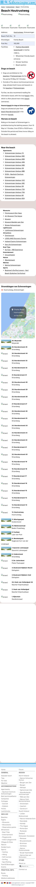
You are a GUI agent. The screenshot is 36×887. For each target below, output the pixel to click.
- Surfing (4, 859)
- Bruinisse (23, 843)
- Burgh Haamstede (26, 853)
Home (3, 769)
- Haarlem (22, 806)
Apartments (5, 789)
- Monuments (6, 825)
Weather (4, 783)
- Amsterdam (23, 804)
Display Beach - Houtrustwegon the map (18, 312)
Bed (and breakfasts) (8, 796)
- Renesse (22, 838)
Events (3, 867)
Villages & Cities (7, 842)
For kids (4, 781)
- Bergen (22, 785)
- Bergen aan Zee (25, 782)
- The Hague (23, 826)
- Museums (5, 822)
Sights (3, 820)
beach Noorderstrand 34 (10, 112)
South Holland (24, 811)
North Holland (24, 776)
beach (27, 96)
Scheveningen (16, 76)
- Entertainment (7, 835)
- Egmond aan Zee (25, 790)
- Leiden (22, 814)
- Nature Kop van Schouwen (25, 856)
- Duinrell (4, 804)
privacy (22, 882)
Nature (3, 845)
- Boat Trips (5, 832)
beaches (6, 76)
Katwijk (10, 115)
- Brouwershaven (25, 841)
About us (22, 863)
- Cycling (4, 852)
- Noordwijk (23, 821)
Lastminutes (5, 811)
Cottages (4, 801)
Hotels (3, 809)
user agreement (16, 882)
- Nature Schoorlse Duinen (26, 779)
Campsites (5, 799)
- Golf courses (6, 857)
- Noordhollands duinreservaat (24, 793)
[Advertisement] (18, 141)
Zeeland (22, 833)
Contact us (23, 869)
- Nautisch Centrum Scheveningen (8, 793)
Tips (2, 778)
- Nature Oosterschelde (24, 849)
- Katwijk (22, 823)
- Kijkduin (4, 806)
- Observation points (8, 827)
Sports (3, 849)
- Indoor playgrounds (8, 840)
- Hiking (4, 854)
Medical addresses (8, 878)
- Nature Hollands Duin (27, 819)
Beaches (4, 817)
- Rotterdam (23, 828)
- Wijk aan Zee (24, 797)
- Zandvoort (23, 809)
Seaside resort (6, 776)
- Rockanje (23, 831)
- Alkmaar (22, 787)
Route (3, 873)
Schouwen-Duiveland (26, 836)
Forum (21, 769)
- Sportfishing (6, 862)
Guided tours (5, 847)
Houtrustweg (18, 32)
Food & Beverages (7, 864)
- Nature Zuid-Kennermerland (24, 800)
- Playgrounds (6, 837)
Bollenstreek (23, 816)
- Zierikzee (23, 846)
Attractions (5, 830)
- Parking (4, 876)
